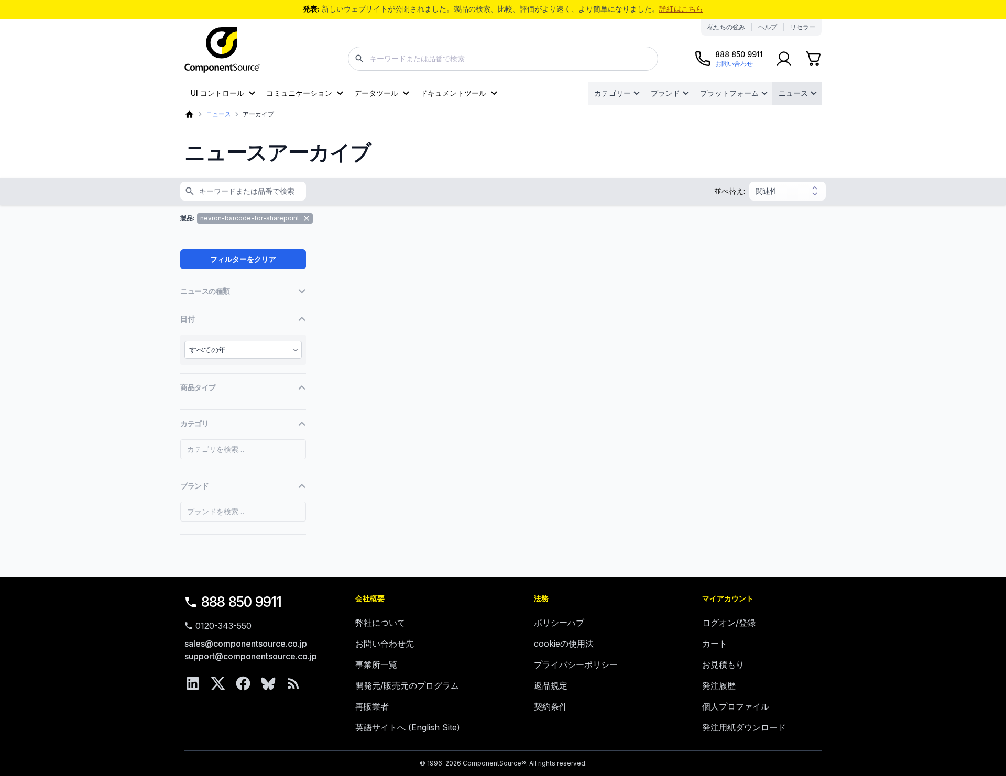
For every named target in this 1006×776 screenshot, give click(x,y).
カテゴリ (194, 423)
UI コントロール (217, 92)
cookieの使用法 (564, 643)
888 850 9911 (241, 602)
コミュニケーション (299, 92)
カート (714, 643)
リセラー (802, 27)
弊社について (380, 622)
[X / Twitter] (218, 683)
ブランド (665, 92)
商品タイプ (198, 387)
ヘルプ (767, 27)
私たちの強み (726, 27)
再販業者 (372, 706)
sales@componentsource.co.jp (245, 643)
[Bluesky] (268, 683)
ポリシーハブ (559, 622)
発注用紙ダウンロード (744, 727)
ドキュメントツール (453, 92)
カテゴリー (612, 92)
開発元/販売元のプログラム (407, 685)
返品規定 (550, 685)
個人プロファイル (735, 706)
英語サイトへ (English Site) (407, 727)
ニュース (793, 92)
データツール (376, 92)
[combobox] (503, 59)
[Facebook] (243, 683)
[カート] (813, 58)
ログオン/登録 (729, 622)
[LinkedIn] (192, 683)
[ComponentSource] (222, 50)
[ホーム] (189, 114)
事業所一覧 (376, 664)
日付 (187, 318)
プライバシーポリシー (576, 664)
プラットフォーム (729, 92)
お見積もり (723, 664)
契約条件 (550, 706)
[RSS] (293, 683)
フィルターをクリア (243, 258)
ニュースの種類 (205, 290)
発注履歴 (719, 685)
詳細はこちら (681, 8)
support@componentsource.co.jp (250, 656)
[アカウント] (783, 58)
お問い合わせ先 (384, 643)
